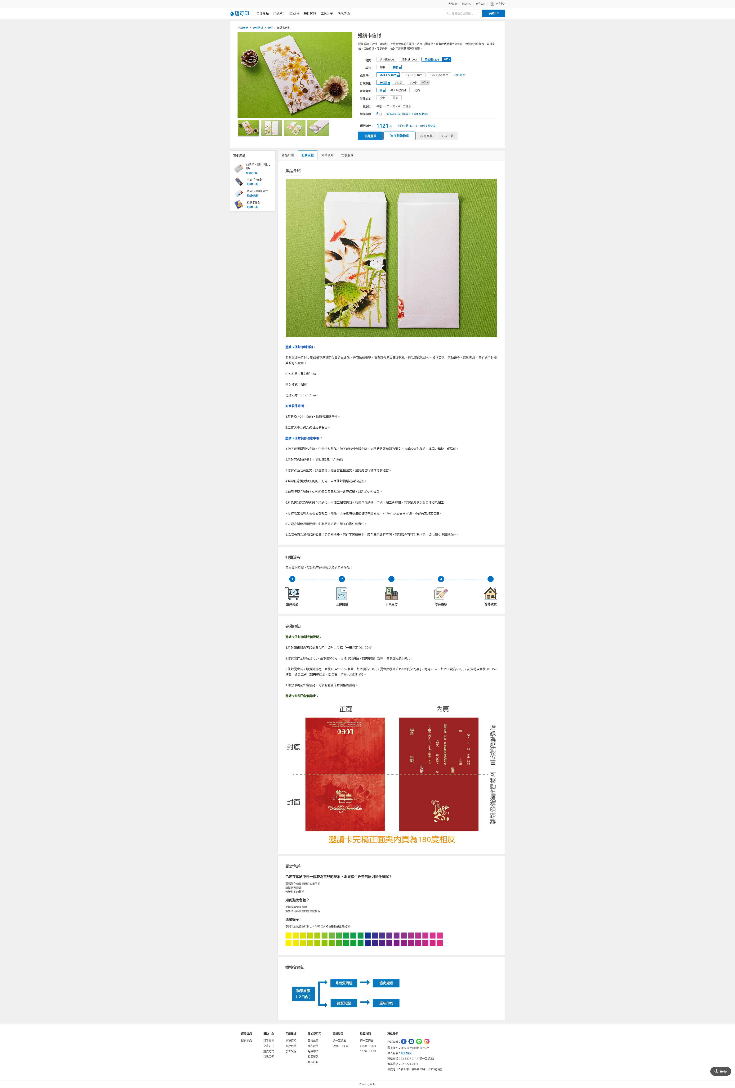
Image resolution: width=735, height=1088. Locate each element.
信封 (270, 27)
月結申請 (313, 1051)
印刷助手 (279, 13)
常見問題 (268, 1056)
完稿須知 (291, 1040)
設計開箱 (310, 13)
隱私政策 (313, 1046)
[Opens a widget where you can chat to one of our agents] (720, 1072)
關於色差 (291, 1046)
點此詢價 (406, 1053)
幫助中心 (466, 3)
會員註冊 (480, 3)
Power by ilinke (367, 1084)
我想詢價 (452, 3)
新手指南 (268, 1040)
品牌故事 (313, 1040)
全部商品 (262, 13)
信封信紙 (257, 27)
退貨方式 (268, 1051)
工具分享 (327, 13)
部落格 (294, 13)
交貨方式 (268, 1046)
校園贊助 (313, 1056)
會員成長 (313, 1062)
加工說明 (291, 1051)
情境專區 (344, 13)
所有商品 (246, 1040)
